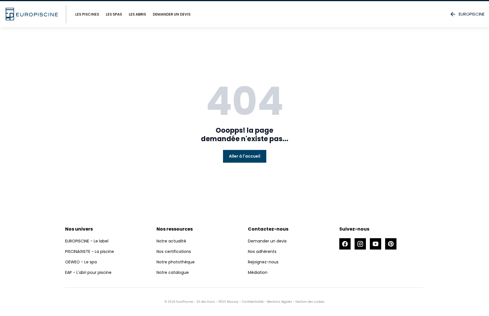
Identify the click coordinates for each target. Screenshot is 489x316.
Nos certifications (173, 251)
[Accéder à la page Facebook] (345, 244)
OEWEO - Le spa (81, 262)
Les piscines (87, 14)
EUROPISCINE (471, 14)
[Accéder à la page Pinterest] (390, 244)
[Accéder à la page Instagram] (360, 244)
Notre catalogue (172, 272)
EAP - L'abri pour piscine (88, 272)
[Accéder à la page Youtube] (375, 244)
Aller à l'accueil (244, 156)
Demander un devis (171, 14)
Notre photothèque (175, 262)
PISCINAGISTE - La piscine (89, 251)
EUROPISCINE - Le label (86, 241)
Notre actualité (171, 241)
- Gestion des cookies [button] (308, 302)
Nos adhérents (262, 251)
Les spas (114, 14)
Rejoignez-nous (263, 262)
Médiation (257, 272)
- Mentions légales (277, 302)
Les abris (137, 14)
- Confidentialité (251, 302)
